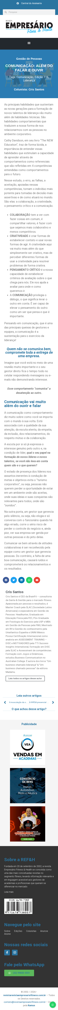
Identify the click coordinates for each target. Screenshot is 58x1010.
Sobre (7, 931)
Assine (7, 934)
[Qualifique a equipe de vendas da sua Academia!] (27, 764)
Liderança (29, 80)
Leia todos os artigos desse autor (25, 678)
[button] (29, 43)
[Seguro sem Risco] (27, 802)
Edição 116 (41, 77)
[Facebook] (7, 952)
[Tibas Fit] (27, 840)
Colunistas (31, 931)
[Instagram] (15, 952)
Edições (18, 931)
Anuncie (44, 931)
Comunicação (24, 77)
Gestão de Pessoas (29, 58)
